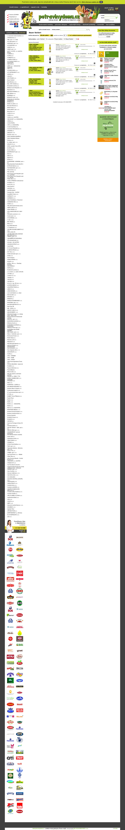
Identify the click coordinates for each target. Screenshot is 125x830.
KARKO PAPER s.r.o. (12, 259)
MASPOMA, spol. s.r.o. (12, 302)
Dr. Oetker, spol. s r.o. (12, 142)
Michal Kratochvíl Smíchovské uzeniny (14, 317)
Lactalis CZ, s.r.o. (11, 275)
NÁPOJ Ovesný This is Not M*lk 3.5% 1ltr (110, 71)
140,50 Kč (107, 94)
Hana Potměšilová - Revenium (15, 200)
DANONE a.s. (10, 130)
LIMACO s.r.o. (10, 289)
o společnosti (24, 7)
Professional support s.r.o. (13, 390)
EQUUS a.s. (10, 157)
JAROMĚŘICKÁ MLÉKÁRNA (14, 238)
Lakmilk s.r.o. (10, 277)
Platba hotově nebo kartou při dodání (14, 22)
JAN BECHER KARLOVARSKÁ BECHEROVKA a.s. (15, 234)
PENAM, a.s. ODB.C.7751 (13, 376)
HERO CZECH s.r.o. (12, 207)
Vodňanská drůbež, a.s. (13, 497)
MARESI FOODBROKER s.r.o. (14, 300)
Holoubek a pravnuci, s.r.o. (13, 214)
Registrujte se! (13, 16)
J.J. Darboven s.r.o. (12, 227)
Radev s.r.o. (10, 400)
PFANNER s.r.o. (11, 380)
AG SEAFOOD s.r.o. (12, 45)
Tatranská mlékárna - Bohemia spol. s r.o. (15, 448)
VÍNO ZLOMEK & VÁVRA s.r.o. (14, 495)
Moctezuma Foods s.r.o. (13, 336)
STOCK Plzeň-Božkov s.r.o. (14, 444)
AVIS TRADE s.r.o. (11, 78)
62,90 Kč (106, 73)
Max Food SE (10, 306)
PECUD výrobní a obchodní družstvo (14, 374)
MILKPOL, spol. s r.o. (12, 319)
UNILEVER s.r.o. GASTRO (13, 461)
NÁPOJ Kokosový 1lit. (110, 80)
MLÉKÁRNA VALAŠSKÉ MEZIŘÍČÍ (13, 330)
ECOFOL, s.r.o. (11, 148)
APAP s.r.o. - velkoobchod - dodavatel (14, 66)
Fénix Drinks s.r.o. (11, 169)
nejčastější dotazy (75, 24)
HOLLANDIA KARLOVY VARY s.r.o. (14, 212)
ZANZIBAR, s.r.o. (11, 507)
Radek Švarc (10, 398)
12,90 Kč (106, 62)
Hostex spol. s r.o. (11, 216)
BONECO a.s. (10, 102)
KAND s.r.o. (10, 255)
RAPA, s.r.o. (10, 402)
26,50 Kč (106, 98)
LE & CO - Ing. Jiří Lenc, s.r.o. (14, 283)
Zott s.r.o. (9, 516)
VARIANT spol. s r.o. (12, 469)
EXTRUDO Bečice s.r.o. (13, 166)
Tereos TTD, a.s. (11, 450)
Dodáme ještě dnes (14, 19)
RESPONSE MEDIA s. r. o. (13, 409)
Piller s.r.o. (9, 382)
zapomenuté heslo (109, 21)
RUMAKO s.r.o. (11, 419)
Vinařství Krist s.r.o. (12, 485)
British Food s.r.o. (11, 107)
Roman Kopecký (11, 415)
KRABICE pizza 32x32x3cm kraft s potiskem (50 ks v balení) (110, 66)
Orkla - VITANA (11, 359)
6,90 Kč (106, 68)
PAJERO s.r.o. (10, 366)
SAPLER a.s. (10, 421)
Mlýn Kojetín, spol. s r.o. (13, 332)
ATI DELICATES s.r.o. (12, 70)
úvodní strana (13, 7)
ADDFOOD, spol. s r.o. (12, 43)
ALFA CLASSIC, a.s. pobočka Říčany (14, 52)
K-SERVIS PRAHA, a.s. (13, 250)
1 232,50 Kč (107, 89)
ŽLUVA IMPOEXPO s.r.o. (13, 514)
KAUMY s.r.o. (10, 261)
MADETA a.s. (10, 298)
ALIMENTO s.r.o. (11, 57)
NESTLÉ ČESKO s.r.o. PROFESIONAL (12, 346)
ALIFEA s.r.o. (10, 55)
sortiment (9, 32)
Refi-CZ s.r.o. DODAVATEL (13, 407)
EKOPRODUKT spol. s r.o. (13, 152)
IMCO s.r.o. (10, 223)
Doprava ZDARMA (14, 14)
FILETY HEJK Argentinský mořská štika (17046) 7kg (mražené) (111, 87)
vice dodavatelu (11, 477)
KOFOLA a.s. (10, 268)
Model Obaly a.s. (11, 337)
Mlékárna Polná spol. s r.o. (13, 327)
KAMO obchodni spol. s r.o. (14, 253)
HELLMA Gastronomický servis (15, 205)
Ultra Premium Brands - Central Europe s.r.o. (15, 459)
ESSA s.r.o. (10, 159)
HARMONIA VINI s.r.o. (12, 202)
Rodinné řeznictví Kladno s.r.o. (14, 411)
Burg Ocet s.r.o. (11, 111)
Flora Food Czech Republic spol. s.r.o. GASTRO (15, 174)
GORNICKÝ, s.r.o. (11, 196)
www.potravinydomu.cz (38, 828)
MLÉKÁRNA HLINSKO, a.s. (14, 321)
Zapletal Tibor (10, 509)
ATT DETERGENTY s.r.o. (13, 72)
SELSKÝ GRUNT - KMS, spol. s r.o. (15, 428)
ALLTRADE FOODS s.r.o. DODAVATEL (13, 62)
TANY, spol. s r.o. (11, 446)
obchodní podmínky (89, 24)
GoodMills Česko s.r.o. (12, 194)
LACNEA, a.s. (10, 273)
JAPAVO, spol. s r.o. (12, 236)
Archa (115, 828)
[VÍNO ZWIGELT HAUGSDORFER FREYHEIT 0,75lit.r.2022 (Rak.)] (50, 63)
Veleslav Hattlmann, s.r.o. (13, 473)
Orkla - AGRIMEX (11, 355)
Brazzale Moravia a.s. (12, 105)
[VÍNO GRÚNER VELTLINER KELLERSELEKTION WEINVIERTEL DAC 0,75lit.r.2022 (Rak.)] (50, 51)
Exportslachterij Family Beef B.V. (15, 164)
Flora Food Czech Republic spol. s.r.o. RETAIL (15, 177)
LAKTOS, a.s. (10, 279)
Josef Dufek (10, 246)
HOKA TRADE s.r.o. (12, 209)
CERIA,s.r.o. (10, 121)
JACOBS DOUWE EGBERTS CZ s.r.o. (15, 230)
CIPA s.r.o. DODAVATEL (13, 125)
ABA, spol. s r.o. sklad (12, 39)
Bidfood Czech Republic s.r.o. (14, 87)
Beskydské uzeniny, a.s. (13, 85)
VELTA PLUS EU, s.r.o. (12, 475)
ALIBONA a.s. (10, 53)
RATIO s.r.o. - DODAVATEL (13, 404)
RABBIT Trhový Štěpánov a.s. (14, 396)
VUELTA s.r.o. (10, 501)
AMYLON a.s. (10, 64)
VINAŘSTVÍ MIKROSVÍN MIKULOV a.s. (13, 490)
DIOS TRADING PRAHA (13, 138)
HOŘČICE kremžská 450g (111, 96)
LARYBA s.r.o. (10, 281)
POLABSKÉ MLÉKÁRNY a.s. (14, 386)
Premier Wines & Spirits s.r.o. (14, 388)
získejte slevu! (84, 49)
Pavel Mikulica (11, 370)
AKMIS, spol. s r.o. (11, 49)
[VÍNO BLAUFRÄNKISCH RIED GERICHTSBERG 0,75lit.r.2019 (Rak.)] (50, 98)
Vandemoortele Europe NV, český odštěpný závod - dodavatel (15, 467)
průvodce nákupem (61, 24)
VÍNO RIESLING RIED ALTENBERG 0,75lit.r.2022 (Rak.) (35, 69)
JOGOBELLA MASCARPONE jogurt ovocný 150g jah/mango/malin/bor (110, 108)
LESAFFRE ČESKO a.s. (13, 287)
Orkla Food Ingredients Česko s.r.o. (14, 362)
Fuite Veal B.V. (10, 186)
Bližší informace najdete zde (90, 2)
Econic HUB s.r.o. (11, 150)
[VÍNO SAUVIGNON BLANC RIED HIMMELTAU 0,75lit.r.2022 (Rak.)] (50, 86)
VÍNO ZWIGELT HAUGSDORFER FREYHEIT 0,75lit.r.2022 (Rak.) (35, 58)
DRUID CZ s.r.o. (11, 144)
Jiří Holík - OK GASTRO (13, 242)
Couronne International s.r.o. (14, 128)
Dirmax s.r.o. (10, 140)
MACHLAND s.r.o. (11, 295)
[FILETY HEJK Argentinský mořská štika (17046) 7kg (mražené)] (101, 87)
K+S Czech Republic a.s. (13, 248)
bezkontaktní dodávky (46, 24)
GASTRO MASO (11, 190)
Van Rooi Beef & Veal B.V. (13, 464)
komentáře (100, 24)
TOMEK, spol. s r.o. (12, 452)
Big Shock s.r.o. (11, 89)
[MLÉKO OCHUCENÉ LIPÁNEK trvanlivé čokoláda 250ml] (101, 60)
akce (107, 53)
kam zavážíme (110, 24)
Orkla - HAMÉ (10, 357)
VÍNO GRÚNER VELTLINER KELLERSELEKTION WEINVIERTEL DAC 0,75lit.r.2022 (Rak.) (35, 47)
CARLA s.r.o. (10, 115)
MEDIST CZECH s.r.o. (12, 310)
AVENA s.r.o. (10, 74)
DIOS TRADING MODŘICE (14, 136)
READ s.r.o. (10, 405)
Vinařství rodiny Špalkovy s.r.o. (14, 491)
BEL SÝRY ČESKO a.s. (13, 84)
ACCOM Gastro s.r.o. (12, 41)
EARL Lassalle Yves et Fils (14, 146)
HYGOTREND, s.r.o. (12, 218)
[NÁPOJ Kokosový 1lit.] (101, 82)
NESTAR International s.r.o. (14, 343)
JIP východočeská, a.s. (13, 240)
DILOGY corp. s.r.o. (12, 134)
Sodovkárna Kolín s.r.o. (13, 438)
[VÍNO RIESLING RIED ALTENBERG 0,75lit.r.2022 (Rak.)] (50, 74)
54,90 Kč (106, 104)
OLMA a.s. (9, 353)
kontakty (44, 7)
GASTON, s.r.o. (11, 188)
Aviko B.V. (9, 76)
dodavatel (22, 32)
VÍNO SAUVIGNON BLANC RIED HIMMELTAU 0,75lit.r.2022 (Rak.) (35, 81)
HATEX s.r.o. (10, 203)
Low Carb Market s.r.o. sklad (14, 293)
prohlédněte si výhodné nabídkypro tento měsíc (108, 46)
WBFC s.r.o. (10, 503)
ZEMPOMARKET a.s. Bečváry (14, 513)
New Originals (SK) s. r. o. (13, 350)
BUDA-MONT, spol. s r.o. (13, 109)
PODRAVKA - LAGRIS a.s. (13, 384)
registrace (107, 19)
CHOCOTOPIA (11, 123)
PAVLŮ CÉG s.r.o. (11, 371)
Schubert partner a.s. (12, 425)
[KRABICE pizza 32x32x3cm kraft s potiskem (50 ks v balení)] (101, 66)
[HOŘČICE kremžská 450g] (101, 98)
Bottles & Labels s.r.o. (12, 103)
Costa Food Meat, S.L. (12, 127)
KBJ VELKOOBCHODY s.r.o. (80, 828)
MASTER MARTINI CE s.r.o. (14, 304)
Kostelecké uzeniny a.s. (13, 269)
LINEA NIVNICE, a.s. (12, 291)
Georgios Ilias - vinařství (13, 192)
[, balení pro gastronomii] (80, 35)
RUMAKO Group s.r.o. (12, 417)
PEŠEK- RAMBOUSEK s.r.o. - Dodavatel (14, 379)
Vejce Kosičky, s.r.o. (12, 471)
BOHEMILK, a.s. (11, 95)
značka (15, 32)
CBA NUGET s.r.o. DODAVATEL (15, 119)
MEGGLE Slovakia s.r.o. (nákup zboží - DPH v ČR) (15, 314)
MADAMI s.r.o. (10, 296)
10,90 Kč (106, 111)
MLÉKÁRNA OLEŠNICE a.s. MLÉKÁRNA (14, 325)
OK (101, 2)
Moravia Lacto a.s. (11, 339)
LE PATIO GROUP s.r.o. (13, 285)
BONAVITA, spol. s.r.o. (12, 97)
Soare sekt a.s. (11, 436)
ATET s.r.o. (10, 68)
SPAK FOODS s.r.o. (12, 440)
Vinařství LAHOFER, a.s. (13, 487)
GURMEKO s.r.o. (11, 198)
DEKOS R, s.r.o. (11, 132)
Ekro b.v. (9, 153)
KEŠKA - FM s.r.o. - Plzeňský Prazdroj (14, 264)
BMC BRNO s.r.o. (11, 93)
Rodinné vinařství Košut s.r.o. (14, 413)
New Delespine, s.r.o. (12, 348)
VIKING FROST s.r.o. (12, 483)
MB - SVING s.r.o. (11, 308)
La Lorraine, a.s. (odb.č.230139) (15, 271)
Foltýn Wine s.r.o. (11, 178)
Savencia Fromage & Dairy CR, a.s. (15, 423)
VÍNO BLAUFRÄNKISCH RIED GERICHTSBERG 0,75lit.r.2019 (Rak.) (36, 93)
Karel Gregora (10, 257)
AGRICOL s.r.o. (11, 47)
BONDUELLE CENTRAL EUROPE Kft (13, 100)
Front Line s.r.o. (11, 184)
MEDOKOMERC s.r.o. (12, 312)
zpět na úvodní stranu (44, 29)
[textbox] (74, 30)
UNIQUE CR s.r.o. (11, 463)
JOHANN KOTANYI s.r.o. (13, 244)
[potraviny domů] (28, 19)
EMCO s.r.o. (10, 155)
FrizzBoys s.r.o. (11, 182)
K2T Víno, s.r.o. (11, 252)
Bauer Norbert (10, 80)
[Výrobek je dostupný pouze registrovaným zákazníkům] (94, 52)
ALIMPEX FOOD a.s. (12, 59)
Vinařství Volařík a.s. (12, 493)
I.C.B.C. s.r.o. (10, 219)
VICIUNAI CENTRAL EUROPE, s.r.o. (15, 479)
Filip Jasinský (10, 171)
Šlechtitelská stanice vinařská (14, 434)
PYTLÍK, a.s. (10, 394)
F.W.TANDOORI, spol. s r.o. (13, 168)
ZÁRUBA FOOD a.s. (12, 511)
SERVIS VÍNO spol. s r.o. (13, 430)
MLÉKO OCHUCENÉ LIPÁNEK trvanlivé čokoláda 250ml (109, 60)
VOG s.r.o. (9, 499)
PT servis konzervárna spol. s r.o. (15, 392)
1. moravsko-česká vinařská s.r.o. (15, 35)
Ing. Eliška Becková (12, 225)
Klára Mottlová (10, 266)
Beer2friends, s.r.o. (12, 82)
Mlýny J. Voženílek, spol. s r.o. (14, 334)
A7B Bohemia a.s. (11, 37)
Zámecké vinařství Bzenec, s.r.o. (15, 505)
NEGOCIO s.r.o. (11, 341)
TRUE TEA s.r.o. (11, 456)
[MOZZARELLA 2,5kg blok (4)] (101, 93)
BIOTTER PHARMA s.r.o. (13, 91)
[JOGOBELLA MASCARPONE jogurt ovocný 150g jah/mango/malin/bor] (101, 108)
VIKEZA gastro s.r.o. (12, 481)
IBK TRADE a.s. (11, 221)
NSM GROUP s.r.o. (12, 352)
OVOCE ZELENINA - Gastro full (15, 364)
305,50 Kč (107, 78)
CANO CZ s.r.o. (11, 113)
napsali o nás (35, 7)
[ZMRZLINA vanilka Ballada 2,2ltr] (101, 77)
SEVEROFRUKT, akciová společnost (13, 432)
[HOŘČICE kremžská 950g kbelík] (101, 103)
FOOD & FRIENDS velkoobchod (15, 180)
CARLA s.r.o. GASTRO (12, 117)
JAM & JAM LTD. (11, 232)
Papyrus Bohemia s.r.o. (13, 368)
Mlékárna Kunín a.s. (12, 323)
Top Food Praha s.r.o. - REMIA (14, 454)
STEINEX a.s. (10, 442)
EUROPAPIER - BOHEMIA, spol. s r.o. (15, 162)
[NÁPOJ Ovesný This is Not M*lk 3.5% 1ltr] (101, 72)
